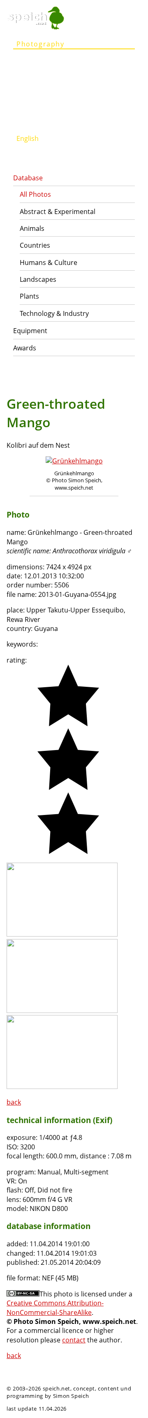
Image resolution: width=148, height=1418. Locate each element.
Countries (35, 245)
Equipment (30, 330)
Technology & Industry (54, 313)
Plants (29, 296)
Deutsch (31, 122)
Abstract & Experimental (57, 211)
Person (29, 91)
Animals (32, 228)
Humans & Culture (48, 262)
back (14, 1102)
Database (28, 177)
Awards (24, 347)
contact (74, 1339)
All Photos (35, 194)
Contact (30, 107)
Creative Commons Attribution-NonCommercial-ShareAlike (55, 1307)
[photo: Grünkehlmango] (74, 460)
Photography (40, 43)
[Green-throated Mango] (62, 934)
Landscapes (38, 279)
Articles (30, 59)
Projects (31, 75)
